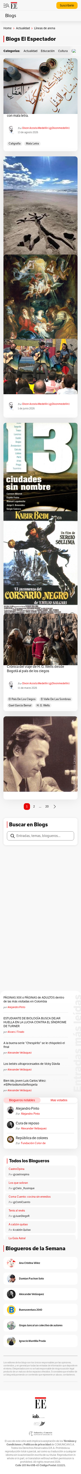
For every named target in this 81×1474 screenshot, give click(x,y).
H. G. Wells (43, 705)
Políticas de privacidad (37, 1444)
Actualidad (23, 28)
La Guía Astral (17, 1238)
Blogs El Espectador (31, 39)
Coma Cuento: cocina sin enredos (30, 1196)
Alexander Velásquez (20, 1052)
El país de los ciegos (22, 699)
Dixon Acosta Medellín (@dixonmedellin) (46, 128)
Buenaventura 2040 (30, 1309)
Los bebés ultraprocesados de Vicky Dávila (32, 1064)
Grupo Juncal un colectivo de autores (40, 1325)
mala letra (32, 143)
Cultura (63, 51)
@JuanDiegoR (21, 1216)
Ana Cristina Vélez (29, 1263)
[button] (75, 51)
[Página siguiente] (54, 806)
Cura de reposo (27, 1123)
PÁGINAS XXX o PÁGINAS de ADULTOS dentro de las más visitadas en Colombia (33, 999)
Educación (48, 51)
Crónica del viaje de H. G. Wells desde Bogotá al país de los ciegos (35, 669)
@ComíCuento (21, 1202)
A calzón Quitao (22, 1229)
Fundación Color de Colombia (33, 1143)
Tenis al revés (17, 1210)
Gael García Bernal (20, 705)
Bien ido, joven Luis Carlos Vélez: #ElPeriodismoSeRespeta (24, 1082)
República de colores (32, 1138)
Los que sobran (18, 1183)
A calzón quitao (18, 1224)
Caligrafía (15, 143)
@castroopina (21, 1174)
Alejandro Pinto (16, 1007)
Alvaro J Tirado (16, 1031)
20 (47, 806)
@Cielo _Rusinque (24, 1188)
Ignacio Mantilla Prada (32, 1341)
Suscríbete (67, 5)
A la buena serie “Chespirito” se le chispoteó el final (34, 1045)
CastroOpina (16, 1169)
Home (7, 28)
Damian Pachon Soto (31, 1278)
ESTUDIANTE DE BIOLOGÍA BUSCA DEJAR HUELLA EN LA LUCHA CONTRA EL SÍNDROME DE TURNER (34, 1022)
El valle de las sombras (56, 699)
